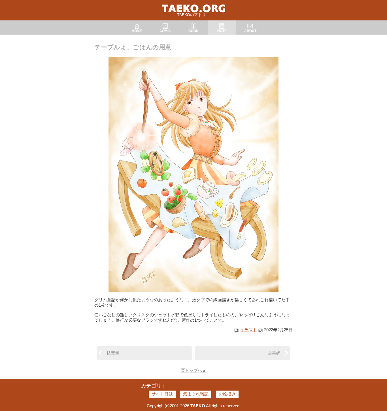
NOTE (222, 31)
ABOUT (250, 31)
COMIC (165, 31)
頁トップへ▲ (193, 370)
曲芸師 (274, 353)
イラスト (248, 329)
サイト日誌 (162, 393)
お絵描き (227, 393)
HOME (137, 31)
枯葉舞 (113, 353)
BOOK (193, 31)
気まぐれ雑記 (196, 393)
